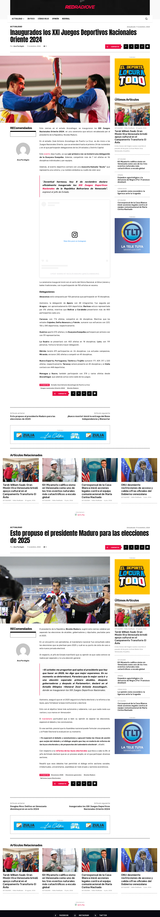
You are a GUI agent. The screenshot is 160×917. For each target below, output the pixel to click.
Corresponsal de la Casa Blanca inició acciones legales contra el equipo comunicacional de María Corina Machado (132, 206)
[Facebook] (126, 46)
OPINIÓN (120, 175)
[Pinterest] (136, 46)
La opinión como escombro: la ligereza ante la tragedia (131, 192)
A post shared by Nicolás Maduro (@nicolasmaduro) (74, 274)
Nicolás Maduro (73, 388)
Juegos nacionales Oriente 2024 (52, 388)
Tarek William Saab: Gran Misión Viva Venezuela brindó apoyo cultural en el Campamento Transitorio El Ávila (131, 137)
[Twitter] (131, 46)
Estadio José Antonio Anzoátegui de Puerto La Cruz (70, 385)
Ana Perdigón (18, 46)
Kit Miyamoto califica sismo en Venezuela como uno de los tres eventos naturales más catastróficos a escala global (132, 165)
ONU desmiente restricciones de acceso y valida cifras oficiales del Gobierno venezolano (137, 489)
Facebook (63, 915)
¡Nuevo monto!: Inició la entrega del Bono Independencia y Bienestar (89, 417)
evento (47, 154)
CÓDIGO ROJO (122, 188)
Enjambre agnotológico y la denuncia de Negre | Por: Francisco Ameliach (134, 179)
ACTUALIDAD (16, 27)
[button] (146, 18)
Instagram (84, 915)
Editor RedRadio (129, 128)
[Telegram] (147, 46)
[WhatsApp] (142, 46)
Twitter (103, 915)
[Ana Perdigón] (23, 150)
